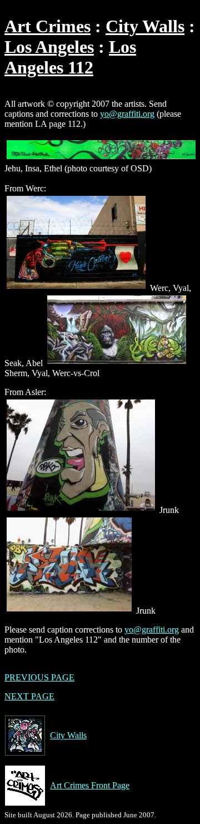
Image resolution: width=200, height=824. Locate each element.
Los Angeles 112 (70, 57)
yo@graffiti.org (127, 114)
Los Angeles (49, 47)
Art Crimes (47, 26)
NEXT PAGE (29, 696)
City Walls (145, 26)
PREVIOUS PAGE (39, 677)
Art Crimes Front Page (89, 785)
